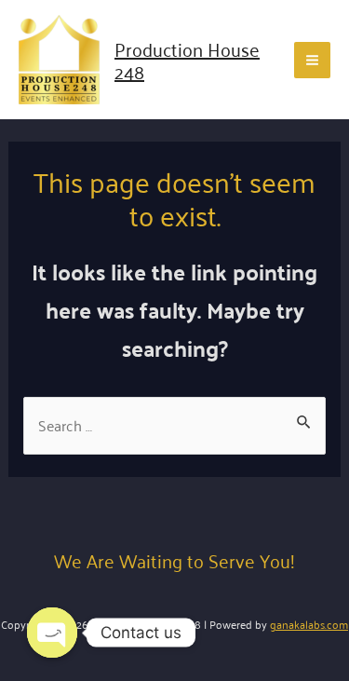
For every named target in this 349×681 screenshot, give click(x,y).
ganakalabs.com (309, 623)
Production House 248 (187, 60)
